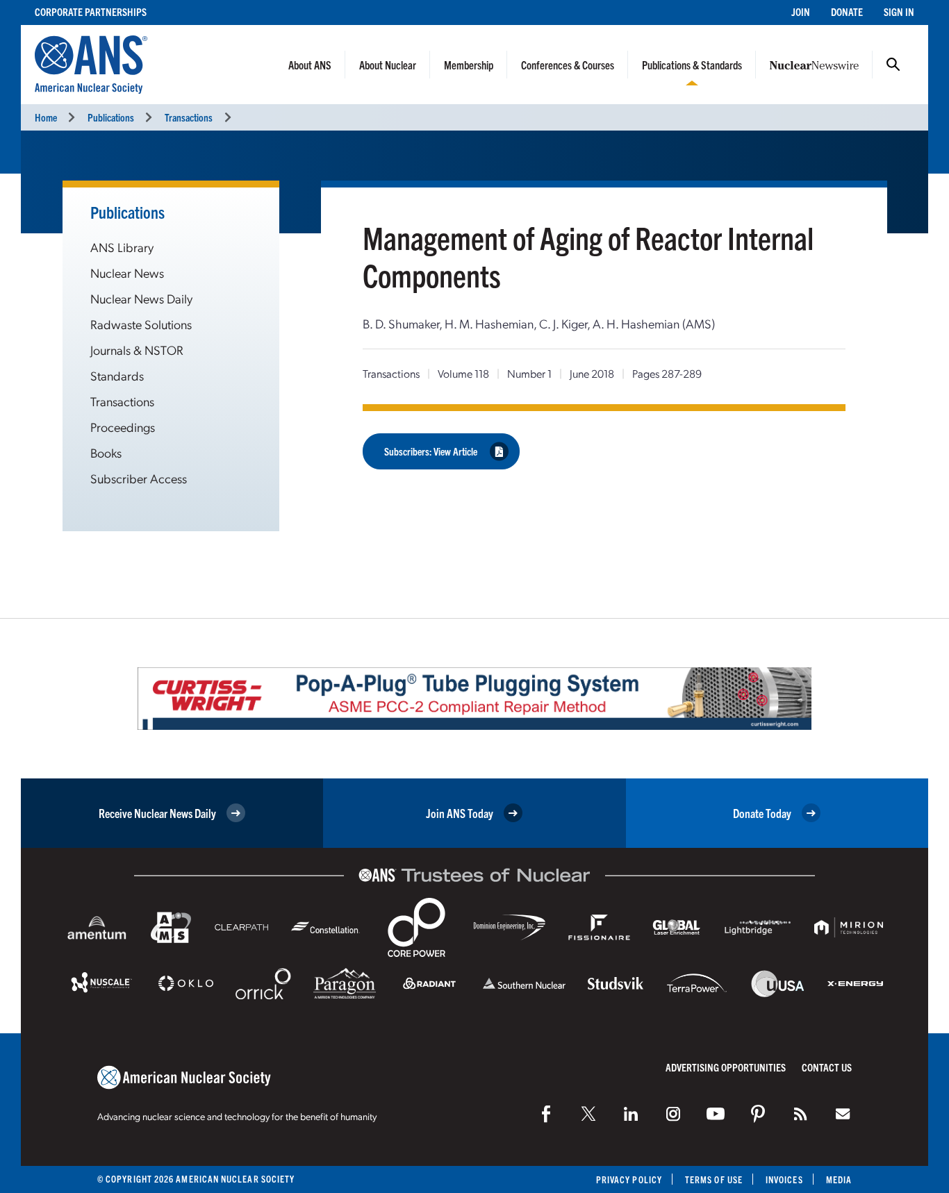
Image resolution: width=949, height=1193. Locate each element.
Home (46, 117)
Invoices (784, 1179)
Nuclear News (127, 273)
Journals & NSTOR (136, 350)
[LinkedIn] (631, 1114)
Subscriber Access (138, 478)
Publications (111, 117)
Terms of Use (714, 1179)
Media (839, 1179)
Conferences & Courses (567, 65)
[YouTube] (716, 1114)
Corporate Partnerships (91, 11)
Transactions (189, 117)
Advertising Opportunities (726, 1067)
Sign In (899, 11)
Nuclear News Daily (141, 298)
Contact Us (827, 1067)
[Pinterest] (758, 1114)
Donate (847, 11)
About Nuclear (387, 65)
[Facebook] (546, 1114)
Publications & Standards (692, 65)
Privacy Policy (629, 1179)
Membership (468, 65)
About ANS (309, 65)
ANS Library (122, 247)
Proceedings (122, 427)
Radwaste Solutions (141, 324)
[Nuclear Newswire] (800, 1114)
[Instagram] (673, 1114)
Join (800, 11)
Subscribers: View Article (430, 451)
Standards (117, 375)
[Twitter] (588, 1114)
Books (106, 452)
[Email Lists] (843, 1114)
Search (893, 64)
